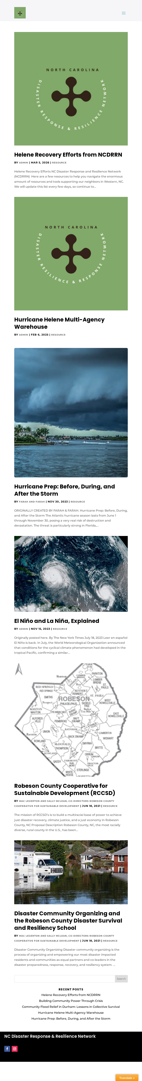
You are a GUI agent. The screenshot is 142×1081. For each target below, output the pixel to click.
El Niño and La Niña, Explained (56, 621)
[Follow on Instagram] (15, 1049)
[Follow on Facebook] (7, 1049)
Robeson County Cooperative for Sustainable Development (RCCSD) (64, 789)
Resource (59, 162)
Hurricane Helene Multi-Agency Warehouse (59, 323)
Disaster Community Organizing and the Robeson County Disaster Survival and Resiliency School (68, 920)
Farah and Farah (32, 501)
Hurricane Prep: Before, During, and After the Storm (64, 490)
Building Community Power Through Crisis (71, 1001)
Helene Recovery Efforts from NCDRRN (68, 155)
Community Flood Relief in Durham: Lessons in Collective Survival (71, 1007)
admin (23, 162)
